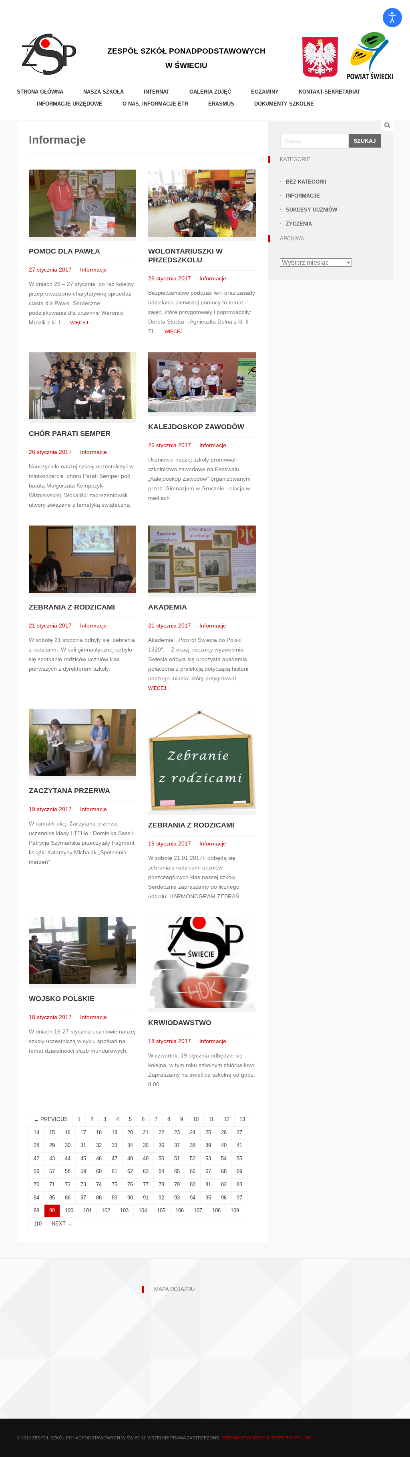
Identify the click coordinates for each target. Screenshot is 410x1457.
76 (130, 1184)
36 (161, 1145)
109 (235, 1210)
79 (177, 1184)
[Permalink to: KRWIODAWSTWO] (201, 962)
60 (99, 1171)
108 (216, 1210)
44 (67, 1158)
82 (224, 1184)
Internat (156, 92)
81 (208, 1184)
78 (161, 1184)
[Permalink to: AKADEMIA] (201, 559)
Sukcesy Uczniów (311, 210)
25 (208, 1132)
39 (208, 1145)
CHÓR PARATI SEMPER (70, 434)
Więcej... (81, 323)
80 (192, 1184)
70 (36, 1184)
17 (83, 1132)
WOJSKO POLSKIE (61, 999)
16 (67, 1132)
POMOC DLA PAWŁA (64, 251)
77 (146, 1184)
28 (36, 1145)
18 (99, 1132)
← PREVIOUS (51, 1119)
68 (224, 1171)
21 (146, 1132)
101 (87, 1210)
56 (36, 1171)
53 (208, 1158)
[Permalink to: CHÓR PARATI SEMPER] (82, 385)
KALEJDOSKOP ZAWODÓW (196, 427)
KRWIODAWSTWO (179, 1023)
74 (99, 1184)
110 (38, 1224)
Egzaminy (265, 92)
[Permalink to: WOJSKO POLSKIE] (82, 950)
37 (177, 1145)
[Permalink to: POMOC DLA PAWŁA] (82, 202)
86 (67, 1198)
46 (99, 1158)
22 (161, 1132)
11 (211, 1119)
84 (36, 1198)
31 (83, 1145)
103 (124, 1210)
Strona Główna (40, 92)
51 (177, 1158)
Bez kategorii (306, 182)
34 (130, 1145)
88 (99, 1198)
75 (114, 1184)
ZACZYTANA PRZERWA (69, 791)
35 (146, 1145)
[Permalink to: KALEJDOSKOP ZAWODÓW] (201, 381)
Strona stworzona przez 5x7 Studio (266, 1437)
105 (161, 1210)
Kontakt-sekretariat (329, 92)
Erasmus (221, 104)
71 (52, 1184)
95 (208, 1198)
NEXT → (62, 1224)
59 (83, 1171)
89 (114, 1198)
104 (143, 1210)
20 (130, 1132)
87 (83, 1198)
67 (208, 1171)
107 (198, 1210)
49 (146, 1158)
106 (179, 1210)
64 (161, 1171)
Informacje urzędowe (69, 104)
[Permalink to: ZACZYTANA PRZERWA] (82, 742)
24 (192, 1132)
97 (239, 1198)
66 (192, 1171)
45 (83, 1158)
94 (192, 1198)
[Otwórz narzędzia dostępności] (392, 17)
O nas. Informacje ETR (155, 104)
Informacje (93, 269)
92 (161, 1198)
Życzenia (299, 224)
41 (239, 1145)
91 (146, 1198)
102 (106, 1210)
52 (192, 1158)
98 (36, 1210)
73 (83, 1184)
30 (67, 1145)
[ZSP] (49, 53)
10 (196, 1119)
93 (177, 1198)
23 (177, 1132)
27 (239, 1132)
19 (114, 1132)
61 (114, 1171)
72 (67, 1184)
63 (146, 1171)
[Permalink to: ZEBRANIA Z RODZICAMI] (82, 559)
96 (224, 1198)
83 (239, 1184)
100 (69, 1210)
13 (242, 1119)
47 (114, 1158)
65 (177, 1171)
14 (36, 1132)
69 (239, 1171)
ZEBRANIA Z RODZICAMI (72, 607)
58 (67, 1171)
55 (239, 1158)
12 (226, 1119)
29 (52, 1145)
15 (52, 1132)
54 (224, 1158)
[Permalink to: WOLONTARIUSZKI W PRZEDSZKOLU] (201, 202)
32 (99, 1145)
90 (130, 1198)
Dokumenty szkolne (284, 104)
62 (130, 1171)
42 (36, 1158)
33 (114, 1145)
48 (130, 1158)
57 (52, 1171)
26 (224, 1132)
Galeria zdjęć (210, 92)
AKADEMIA (167, 607)
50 (161, 1158)
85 (52, 1198)
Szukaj (365, 141)
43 (52, 1158)
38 (192, 1145)
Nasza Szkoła (103, 92)
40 (224, 1145)
